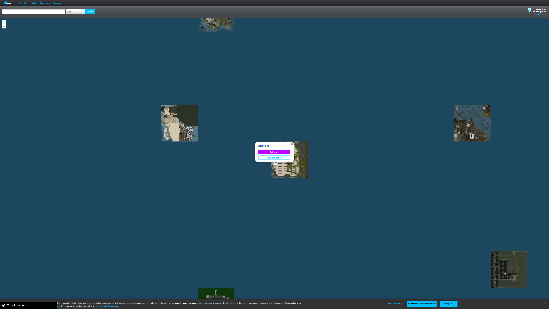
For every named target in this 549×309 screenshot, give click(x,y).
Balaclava (263, 145)
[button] (292, 144)
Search (90, 12)
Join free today (274, 157)
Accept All (448, 304)
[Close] (544, 304)
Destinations (45, 2)
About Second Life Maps (536, 14)
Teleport (274, 152)
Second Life (9, 3)
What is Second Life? (27, 2)
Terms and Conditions (107, 306)
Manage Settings (395, 304)
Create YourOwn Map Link (539, 10)
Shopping (57, 2)
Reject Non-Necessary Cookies (422, 304)
